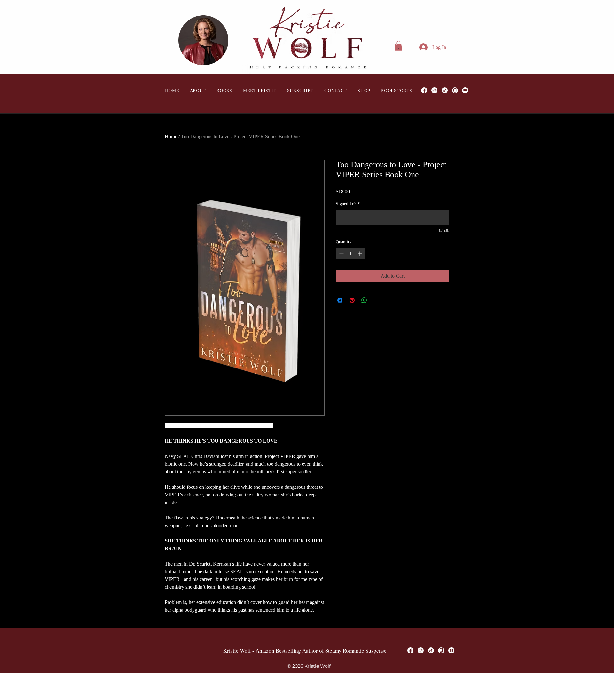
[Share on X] (376, 300)
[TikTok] (445, 90)
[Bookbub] (465, 90)
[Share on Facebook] (340, 300)
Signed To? (348, 204)
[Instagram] (434, 90)
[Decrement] (341, 253)
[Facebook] (424, 90)
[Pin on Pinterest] (352, 300)
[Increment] (360, 253)
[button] (398, 46)
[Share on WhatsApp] (364, 300)
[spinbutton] (350, 253)
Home (171, 136)
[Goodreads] (455, 90)
